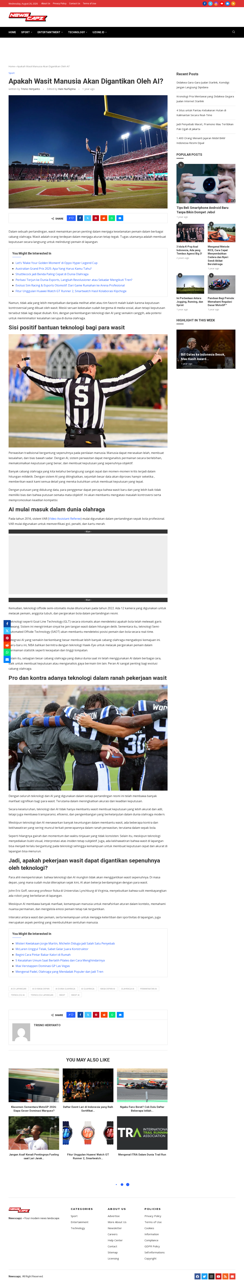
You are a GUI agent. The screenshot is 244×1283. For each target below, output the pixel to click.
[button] (179, 349)
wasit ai (75, 995)
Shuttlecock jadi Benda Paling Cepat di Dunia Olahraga (52, 274)
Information (152, 1234)
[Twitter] (210, 3)
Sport (25, 32)
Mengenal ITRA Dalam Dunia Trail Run (142, 1154)
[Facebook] (205, 3)
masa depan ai (107, 988)
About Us (45, 3)
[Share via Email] (119, 218)
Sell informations (155, 1252)
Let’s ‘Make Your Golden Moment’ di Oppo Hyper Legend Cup (57, 263)
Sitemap (113, 1252)
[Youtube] (222, 3)
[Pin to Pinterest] (96, 218)
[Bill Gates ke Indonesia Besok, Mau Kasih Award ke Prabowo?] (205, 349)
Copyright (150, 1258)
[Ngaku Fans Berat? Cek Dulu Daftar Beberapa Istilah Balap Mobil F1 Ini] (142, 1085)
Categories (82, 1209)
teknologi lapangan (42, 995)
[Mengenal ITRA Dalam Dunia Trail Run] (142, 1133)
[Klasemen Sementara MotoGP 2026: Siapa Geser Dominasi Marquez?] (34, 1085)
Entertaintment (49, 32)
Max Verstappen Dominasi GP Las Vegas (43, 966)
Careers (113, 1234)
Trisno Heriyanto (30, 89)
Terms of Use (89, 3)
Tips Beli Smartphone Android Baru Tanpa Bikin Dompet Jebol (202, 210)
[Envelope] (232, 1276)
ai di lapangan (18, 988)
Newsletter (115, 1228)
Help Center (115, 1240)
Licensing (113, 1258)
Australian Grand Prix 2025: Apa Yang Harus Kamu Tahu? (54, 269)
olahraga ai (127, 988)
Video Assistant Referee (65, 519)
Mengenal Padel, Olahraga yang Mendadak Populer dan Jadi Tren (59, 972)
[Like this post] (72, 218)
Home (12, 32)
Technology (76, 32)
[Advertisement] (122, 53)
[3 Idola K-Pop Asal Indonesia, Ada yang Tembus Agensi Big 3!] (190, 233)
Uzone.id (98, 32)
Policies (153, 1209)
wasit (62, 995)
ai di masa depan (40, 988)
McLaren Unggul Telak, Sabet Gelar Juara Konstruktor (52, 949)
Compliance (151, 1240)
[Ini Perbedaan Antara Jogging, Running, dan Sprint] (190, 284)
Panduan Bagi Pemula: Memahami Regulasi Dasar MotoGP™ (221, 302)
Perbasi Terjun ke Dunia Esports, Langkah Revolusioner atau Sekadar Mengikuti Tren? (74, 280)
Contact (112, 1246)
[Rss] (233, 3)
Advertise (114, 1216)
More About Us (117, 1222)
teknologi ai (18, 995)
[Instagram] (216, 3)
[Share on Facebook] (80, 218)
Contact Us (74, 3)
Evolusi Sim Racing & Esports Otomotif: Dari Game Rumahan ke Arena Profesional (70, 285)
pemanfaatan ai (148, 988)
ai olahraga (87, 988)
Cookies (149, 1228)
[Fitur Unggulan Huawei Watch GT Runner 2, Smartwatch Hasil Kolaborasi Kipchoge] (88, 1133)
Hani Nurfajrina (66, 89)
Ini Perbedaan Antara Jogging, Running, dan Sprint (189, 302)
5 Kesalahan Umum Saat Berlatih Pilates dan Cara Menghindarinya (60, 960)
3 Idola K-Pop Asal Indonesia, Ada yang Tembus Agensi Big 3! (189, 250)
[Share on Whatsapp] (112, 218)
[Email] (227, 3)
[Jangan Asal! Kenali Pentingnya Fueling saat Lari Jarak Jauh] (34, 1133)
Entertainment (79, 1222)
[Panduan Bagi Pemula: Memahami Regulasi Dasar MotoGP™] (221, 284)
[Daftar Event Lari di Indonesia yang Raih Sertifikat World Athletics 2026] (88, 1085)
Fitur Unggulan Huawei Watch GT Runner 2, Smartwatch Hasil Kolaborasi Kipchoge (71, 291)
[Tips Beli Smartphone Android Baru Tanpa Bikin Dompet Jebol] (205, 183)
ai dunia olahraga (65, 988)
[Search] (233, 32)
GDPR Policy (152, 1246)
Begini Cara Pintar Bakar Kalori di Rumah (43, 955)
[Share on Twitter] (87, 218)
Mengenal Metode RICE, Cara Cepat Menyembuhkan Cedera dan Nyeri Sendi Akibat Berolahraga (218, 255)
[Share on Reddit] (103, 218)
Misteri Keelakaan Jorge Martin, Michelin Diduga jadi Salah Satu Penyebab (65, 943)
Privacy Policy (59, 3)
